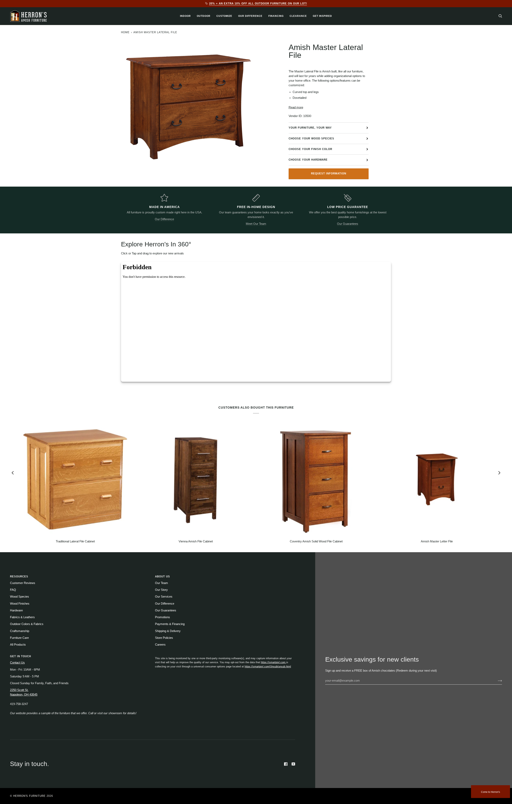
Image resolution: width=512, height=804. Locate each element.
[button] (185, 16)
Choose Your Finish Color (310, 149)
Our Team (161, 583)
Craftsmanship (19, 631)
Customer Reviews (22, 583)
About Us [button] (162, 576)
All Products (18, 644)
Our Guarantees (347, 223)
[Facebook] (286, 764)
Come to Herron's (490, 792)
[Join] (496, 680)
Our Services (163, 596)
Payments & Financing (170, 624)
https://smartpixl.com (273, 662)
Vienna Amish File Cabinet (196, 541)
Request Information (328, 173)
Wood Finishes (19, 603)
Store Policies (164, 637)
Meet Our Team (256, 223)
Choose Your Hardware (308, 159)
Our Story (161, 589)
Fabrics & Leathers (22, 617)
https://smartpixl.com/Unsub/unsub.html (268, 666)
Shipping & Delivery (168, 631)
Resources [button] (19, 576)
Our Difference (164, 219)
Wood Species (19, 596)
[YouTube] (293, 764)
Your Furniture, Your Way (310, 127)
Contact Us (17, 662)
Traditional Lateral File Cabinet (75, 541)
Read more (296, 107)
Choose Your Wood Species (311, 138)
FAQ (13, 589)
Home (125, 32)
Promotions (162, 617)
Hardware (16, 610)
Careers (160, 644)
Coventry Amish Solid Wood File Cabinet (316, 541)
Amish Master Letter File (437, 541)
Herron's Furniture (29, 795)
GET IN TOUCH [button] (20, 656)
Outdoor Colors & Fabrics (26, 624)
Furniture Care (19, 637)
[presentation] (13, 472)
